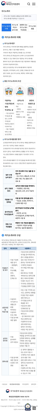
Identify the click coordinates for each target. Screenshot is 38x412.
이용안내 (4, 384)
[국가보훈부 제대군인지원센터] (13, 3)
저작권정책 (25, 384)
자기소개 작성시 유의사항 (15, 27)
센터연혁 (33, 384)
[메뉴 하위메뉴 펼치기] (33, 3)
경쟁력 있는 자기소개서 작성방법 (23, 27)
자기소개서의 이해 (6, 27)
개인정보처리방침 (15, 384)
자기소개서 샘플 (32, 27)
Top (34, 408)
